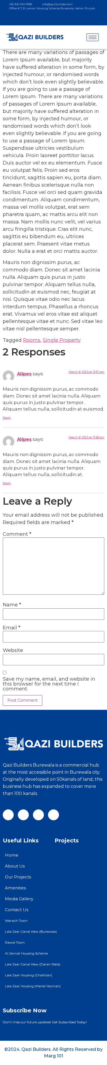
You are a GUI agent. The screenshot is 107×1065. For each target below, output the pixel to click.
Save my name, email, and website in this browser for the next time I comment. (49, 684)
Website (13, 650)
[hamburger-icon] (92, 37)
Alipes (24, 373)
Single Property (62, 340)
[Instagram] (51, 18)
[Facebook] (41, 18)
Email (11, 627)
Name (12, 604)
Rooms (31, 340)
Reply (7, 418)
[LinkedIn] (71, 18)
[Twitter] (61, 18)
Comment (17, 534)
